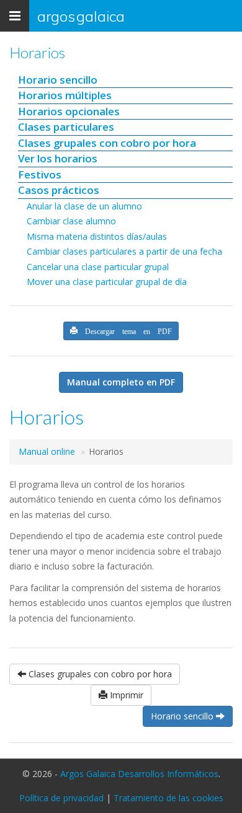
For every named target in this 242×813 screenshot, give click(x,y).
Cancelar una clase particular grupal (98, 267)
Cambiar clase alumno (71, 221)
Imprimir (125, 695)
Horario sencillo (57, 80)
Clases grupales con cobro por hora (107, 143)
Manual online (47, 451)
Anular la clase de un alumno (84, 206)
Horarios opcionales (69, 111)
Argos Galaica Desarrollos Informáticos (139, 774)
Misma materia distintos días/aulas (97, 236)
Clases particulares (66, 127)
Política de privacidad (61, 798)
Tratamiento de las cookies (168, 798)
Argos (81, 16)
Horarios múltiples (65, 95)
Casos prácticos (58, 190)
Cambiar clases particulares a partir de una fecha (124, 251)
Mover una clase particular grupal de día (107, 282)
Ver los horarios (57, 158)
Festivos (39, 174)
